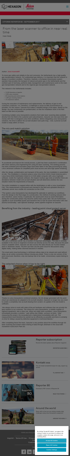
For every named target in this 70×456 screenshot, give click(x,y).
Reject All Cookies (51, 445)
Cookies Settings (51, 449)
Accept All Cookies (52, 440)
